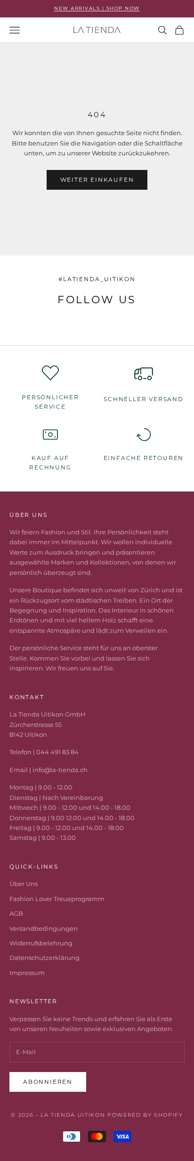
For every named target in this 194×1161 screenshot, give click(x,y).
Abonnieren (48, 1081)
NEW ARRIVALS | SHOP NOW (97, 8)
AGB (16, 913)
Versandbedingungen (43, 928)
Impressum (27, 972)
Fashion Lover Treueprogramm (57, 899)
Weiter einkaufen (97, 179)
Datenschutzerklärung (44, 957)
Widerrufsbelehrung (41, 943)
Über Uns (23, 883)
